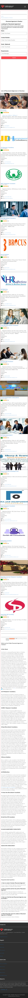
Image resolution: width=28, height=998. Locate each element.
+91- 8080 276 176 (8, 303)
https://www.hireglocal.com (10, 127)
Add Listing (2, 947)
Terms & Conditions (3, 963)
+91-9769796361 (7, 232)
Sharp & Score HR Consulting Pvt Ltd (9, 471)
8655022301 (6, 592)
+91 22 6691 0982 (7, 413)
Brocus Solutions (5, 254)
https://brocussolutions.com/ (10, 269)
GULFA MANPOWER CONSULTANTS (10, 397)
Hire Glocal (3, 110)
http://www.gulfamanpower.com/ (11, 415)
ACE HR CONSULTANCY (7, 435)
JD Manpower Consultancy (7, 147)
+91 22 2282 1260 (7, 196)
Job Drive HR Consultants (7, 361)
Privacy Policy (2, 969)
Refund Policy (2, 972)
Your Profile (2, 953)
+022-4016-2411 (7, 555)
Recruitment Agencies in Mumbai (8, 787)
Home (2, 16)
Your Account (2, 950)
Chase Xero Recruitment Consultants (9, 325)
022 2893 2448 (7, 627)
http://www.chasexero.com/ (10, 341)
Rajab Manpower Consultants (8, 506)
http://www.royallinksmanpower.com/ (12, 594)
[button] (14, 115)
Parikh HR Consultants (6, 540)
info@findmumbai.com (3, 936)
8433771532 (6, 267)
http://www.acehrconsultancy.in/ (11, 451)
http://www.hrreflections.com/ (10, 305)
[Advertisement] (14, 74)
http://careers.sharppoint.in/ (10, 629)
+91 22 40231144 (7, 519)
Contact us (2, 944)
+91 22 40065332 (7, 484)
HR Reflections (4, 289)
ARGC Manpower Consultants (8, 183)
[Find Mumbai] (7, 6)
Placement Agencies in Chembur (7, 17)
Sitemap (1, 956)
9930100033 (6, 125)
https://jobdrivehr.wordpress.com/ (11, 377)
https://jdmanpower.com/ (9, 163)
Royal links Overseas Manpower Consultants (11, 577)
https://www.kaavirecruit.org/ (10, 234)
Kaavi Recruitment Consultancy (8, 218)
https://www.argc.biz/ (9, 198)
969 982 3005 (7, 339)
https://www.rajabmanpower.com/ (11, 520)
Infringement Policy (3, 975)
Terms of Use (2, 966)
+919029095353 (7, 449)
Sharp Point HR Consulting (7, 614)
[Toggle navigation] (3, 2)
